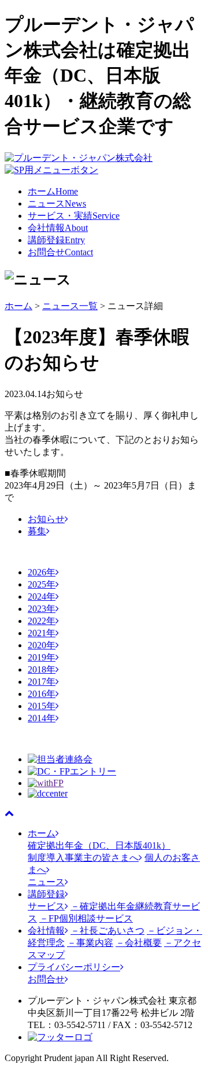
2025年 (41, 584)
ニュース (57, 203)
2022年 (41, 621)
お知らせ (46, 519)
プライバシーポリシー (74, 967)
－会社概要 (139, 943)
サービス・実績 (74, 216)
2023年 (41, 609)
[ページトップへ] (9, 813)
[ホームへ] (79, 158)
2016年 (41, 694)
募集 (37, 531)
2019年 (41, 657)
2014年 (41, 718)
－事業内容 (90, 943)
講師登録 (56, 240)
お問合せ (60, 252)
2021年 (41, 633)
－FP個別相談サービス (86, 918)
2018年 (41, 669)
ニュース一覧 (70, 306)
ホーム (53, 191)
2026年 (41, 572)
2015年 (41, 706)
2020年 (41, 645)
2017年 (41, 682)
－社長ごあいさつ (107, 930)
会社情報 (58, 228)
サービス (46, 906)
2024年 (41, 596)
